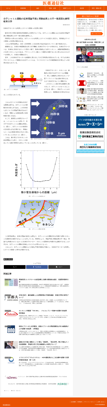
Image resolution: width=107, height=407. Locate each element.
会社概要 (73, 401)
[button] (59, 267)
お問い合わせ (100, 401)
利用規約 (79, 401)
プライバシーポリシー (90, 401)
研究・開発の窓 (8, 259)
